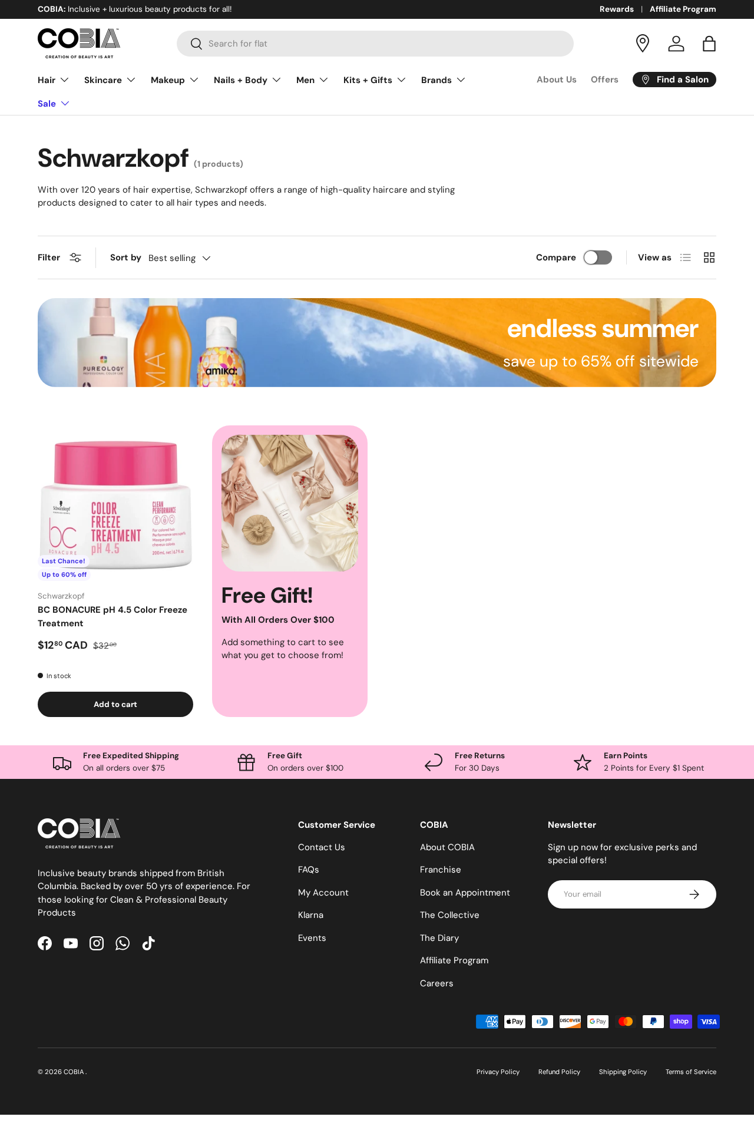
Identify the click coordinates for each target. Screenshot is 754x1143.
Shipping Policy (623, 1072)
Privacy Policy (498, 1072)
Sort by (125, 257)
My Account (323, 892)
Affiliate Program (683, 9)
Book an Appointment (465, 892)
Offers (605, 79)
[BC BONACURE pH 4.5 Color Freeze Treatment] (115, 503)
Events (312, 937)
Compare (556, 257)
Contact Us (321, 847)
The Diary (439, 937)
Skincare (103, 80)
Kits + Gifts (367, 80)
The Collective (449, 915)
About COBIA (447, 847)
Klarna (310, 915)
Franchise (440, 870)
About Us (557, 79)
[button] (709, 44)
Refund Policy (559, 1072)
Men (305, 80)
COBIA (74, 1072)
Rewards (617, 9)
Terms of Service (691, 1072)
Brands (436, 80)
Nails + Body (240, 80)
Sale (47, 104)
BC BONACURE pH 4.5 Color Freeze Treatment (112, 616)
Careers (437, 983)
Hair (46, 80)
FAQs (308, 870)
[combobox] (375, 44)
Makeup (168, 80)
